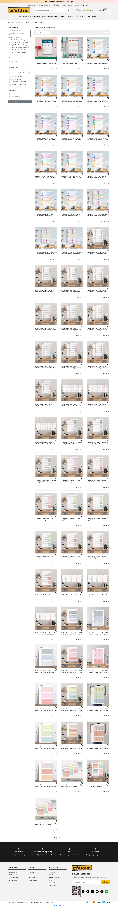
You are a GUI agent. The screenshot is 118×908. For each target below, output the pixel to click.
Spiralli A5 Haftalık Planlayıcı (17, 52)
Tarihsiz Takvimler (13, 877)
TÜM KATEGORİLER (13, 867)
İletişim (86, 5)
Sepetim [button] (31, 883)
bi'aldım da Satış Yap (67, 5)
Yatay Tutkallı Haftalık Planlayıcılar (19, 45)
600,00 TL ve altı (17, 76)
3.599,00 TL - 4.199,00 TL (19, 84)
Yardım (78, 5)
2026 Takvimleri (12, 875)
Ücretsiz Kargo (16, 97)
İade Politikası (52, 885)
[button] (98, 10)
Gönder (105, 882)
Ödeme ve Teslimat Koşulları (56, 883)
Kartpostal (11, 883)
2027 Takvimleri (12, 872)
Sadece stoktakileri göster (19, 94)
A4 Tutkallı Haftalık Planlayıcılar (18, 42)
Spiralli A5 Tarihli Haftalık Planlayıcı (19, 50)
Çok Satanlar (32, 877)
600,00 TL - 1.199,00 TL (18, 79)
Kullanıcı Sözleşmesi (54, 877)
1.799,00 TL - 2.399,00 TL (19, 82)
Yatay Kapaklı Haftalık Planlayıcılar (19, 47)
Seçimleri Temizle (20, 102)
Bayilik (57, 5)
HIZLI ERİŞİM (32, 867)
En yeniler (31, 875)
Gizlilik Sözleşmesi (53, 875)
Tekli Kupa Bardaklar (15, 30)
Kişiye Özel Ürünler (13, 880)
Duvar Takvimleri (14, 37)
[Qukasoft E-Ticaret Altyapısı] (59, 906)
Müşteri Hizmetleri (33, 880)
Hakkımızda (52, 872)
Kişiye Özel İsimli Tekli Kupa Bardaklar (17, 34)
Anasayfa (31, 872)
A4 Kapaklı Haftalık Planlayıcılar (18, 40)
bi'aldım (14, 61)
